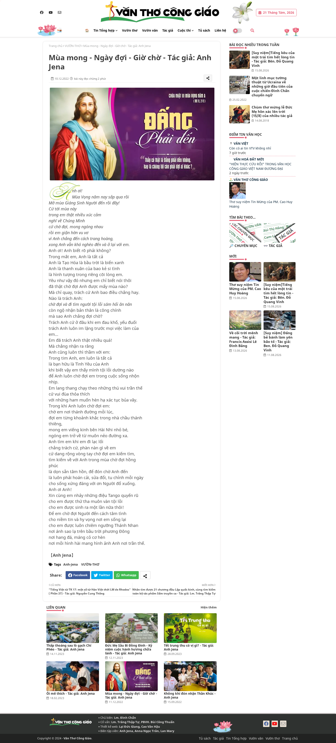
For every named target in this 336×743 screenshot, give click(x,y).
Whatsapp (128, 575)
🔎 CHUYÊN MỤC (243, 246)
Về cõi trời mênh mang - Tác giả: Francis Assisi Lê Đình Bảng (243, 339)
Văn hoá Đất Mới (249, 159)
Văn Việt (241, 143)
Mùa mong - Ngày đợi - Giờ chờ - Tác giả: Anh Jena (131, 695)
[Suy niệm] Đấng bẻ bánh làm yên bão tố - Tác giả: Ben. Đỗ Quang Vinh (278, 341)
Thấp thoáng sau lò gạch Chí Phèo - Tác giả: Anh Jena (68, 647)
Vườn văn (150, 30)
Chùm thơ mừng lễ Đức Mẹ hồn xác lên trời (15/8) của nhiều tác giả (272, 111)
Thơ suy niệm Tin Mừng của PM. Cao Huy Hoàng (245, 288)
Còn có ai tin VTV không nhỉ (250, 148)
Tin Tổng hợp (104, 30)
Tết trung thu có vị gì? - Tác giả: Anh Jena (189, 647)
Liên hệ (220, 30)
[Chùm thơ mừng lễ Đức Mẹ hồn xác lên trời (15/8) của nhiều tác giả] (239, 114)
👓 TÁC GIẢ (273, 246)
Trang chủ (55, 46)
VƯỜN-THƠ (73, 46)
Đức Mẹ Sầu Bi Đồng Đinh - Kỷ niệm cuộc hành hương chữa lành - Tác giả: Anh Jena (128, 649)
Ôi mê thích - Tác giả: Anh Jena (70, 693)
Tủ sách (204, 30)
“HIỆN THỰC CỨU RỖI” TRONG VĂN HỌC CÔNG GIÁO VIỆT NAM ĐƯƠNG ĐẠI (260, 166)
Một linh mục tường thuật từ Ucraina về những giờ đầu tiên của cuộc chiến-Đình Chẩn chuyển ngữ (272, 86)
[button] (252, 30)
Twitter (104, 575)
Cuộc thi (184, 30)
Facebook (80, 575)
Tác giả (167, 30)
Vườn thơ (130, 30)
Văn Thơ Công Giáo (251, 179)
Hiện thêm (209, 607)
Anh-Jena (70, 564)
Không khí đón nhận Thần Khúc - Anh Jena (190, 695)
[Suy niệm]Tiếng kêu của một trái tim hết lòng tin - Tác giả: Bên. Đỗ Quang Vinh (273, 59)
